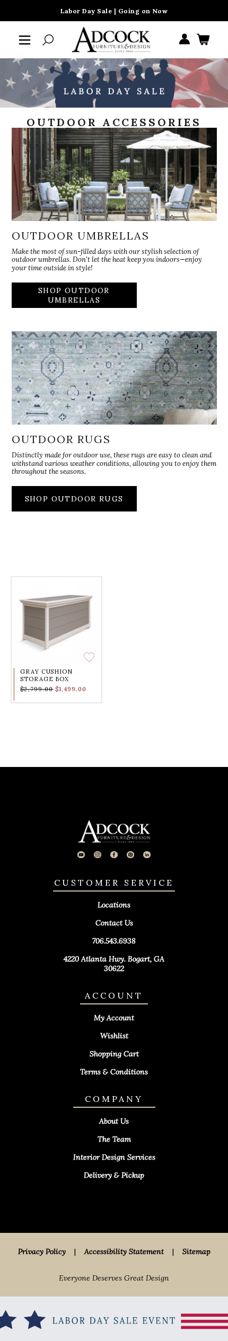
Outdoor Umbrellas (81, 235)
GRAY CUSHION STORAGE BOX (46, 675)
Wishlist (114, 1035)
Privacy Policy (42, 1251)
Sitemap (196, 1251)
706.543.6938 (114, 941)
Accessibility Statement (124, 1251)
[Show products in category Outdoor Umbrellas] (114, 180)
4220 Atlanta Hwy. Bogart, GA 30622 (114, 963)
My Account (114, 1017)
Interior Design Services (114, 1157)
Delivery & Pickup (114, 1175)
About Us (114, 1121)
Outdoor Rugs (61, 439)
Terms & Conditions (114, 1072)
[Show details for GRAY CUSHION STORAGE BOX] (56, 622)
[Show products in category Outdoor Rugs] (114, 383)
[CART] (203, 40)
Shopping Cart (114, 1053)
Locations (114, 905)
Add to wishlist (89, 657)
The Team (114, 1139)
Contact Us (114, 923)
